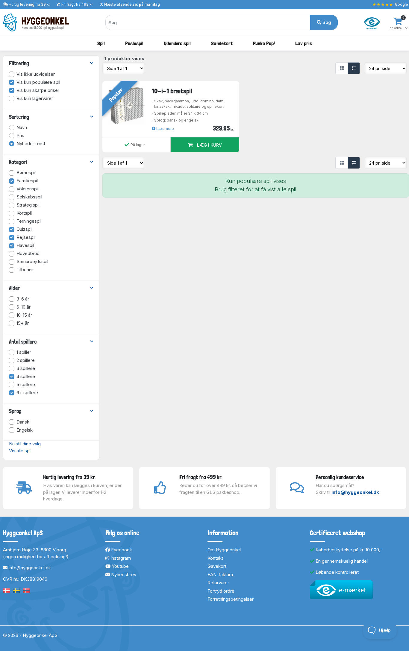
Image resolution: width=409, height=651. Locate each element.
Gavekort (216, 566)
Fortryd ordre (220, 591)
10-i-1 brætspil (172, 91)
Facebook (121, 550)
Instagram (120, 558)
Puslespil (134, 43)
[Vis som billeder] (342, 68)
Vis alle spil (20, 450)
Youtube (119, 566)
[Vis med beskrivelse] (354, 68)
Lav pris (303, 43)
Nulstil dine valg (25, 444)
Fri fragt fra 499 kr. (77, 4)
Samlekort (222, 43)
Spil (101, 43)
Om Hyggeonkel (224, 550)
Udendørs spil (177, 43)
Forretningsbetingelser (230, 599)
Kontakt (215, 558)
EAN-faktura (220, 574)
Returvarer (218, 582)
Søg (326, 22)
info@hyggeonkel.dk (355, 492)
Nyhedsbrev (123, 574)
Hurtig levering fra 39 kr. (30, 4)
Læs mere (164, 128)
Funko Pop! (264, 43)
